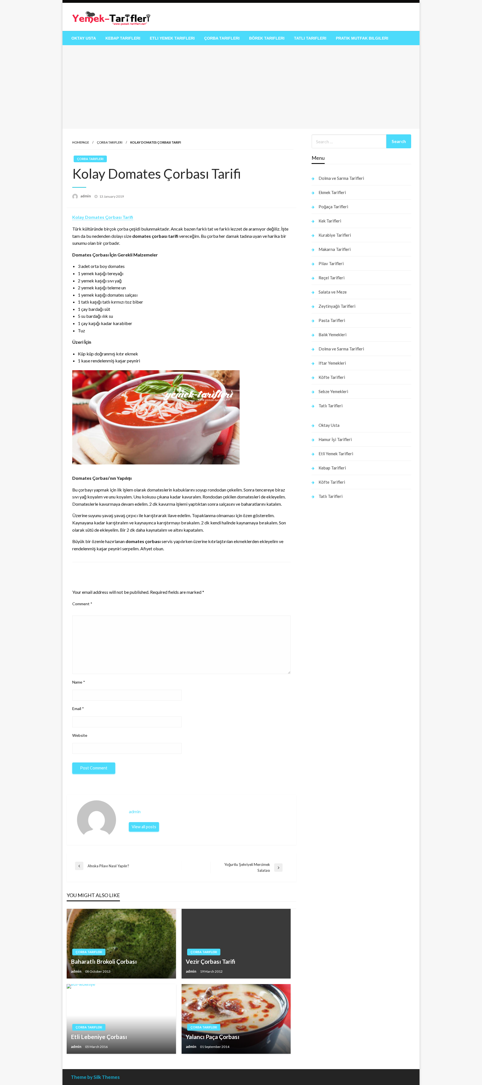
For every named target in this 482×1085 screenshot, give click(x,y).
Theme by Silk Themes (95, 1077)
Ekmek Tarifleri (332, 192)
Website (79, 735)
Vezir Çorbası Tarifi (210, 961)
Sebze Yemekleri (333, 391)
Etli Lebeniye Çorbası (99, 1036)
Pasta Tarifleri (332, 320)
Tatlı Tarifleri (310, 38)
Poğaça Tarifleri (333, 206)
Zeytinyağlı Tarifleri (337, 306)
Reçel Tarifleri (331, 277)
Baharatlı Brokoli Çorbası (104, 961)
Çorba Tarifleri (222, 38)
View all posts (144, 826)
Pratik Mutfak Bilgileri (362, 38)
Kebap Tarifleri (122, 38)
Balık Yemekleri (332, 334)
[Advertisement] (241, 87)
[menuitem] (84, 38)
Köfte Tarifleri (332, 377)
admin (86, 196)
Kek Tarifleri (330, 220)
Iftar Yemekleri (332, 362)
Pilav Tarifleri (331, 263)
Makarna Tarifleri (335, 249)
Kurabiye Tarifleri (335, 235)
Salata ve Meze (333, 291)
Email (78, 708)
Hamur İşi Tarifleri (335, 439)
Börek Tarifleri (267, 38)
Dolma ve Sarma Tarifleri (341, 178)
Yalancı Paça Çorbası (212, 1036)
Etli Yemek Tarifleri (172, 38)
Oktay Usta (83, 38)
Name (78, 682)
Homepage (80, 142)
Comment (82, 603)
